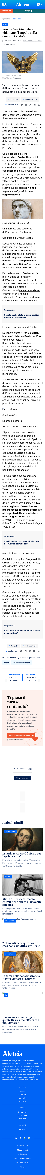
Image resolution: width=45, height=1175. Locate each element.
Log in (30, 769)
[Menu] (7, 4)
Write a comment (22, 778)
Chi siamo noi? (22, 1150)
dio (6, 995)
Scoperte (22, 1101)
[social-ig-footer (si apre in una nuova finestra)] (29, 1138)
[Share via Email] (35, 105)
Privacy (22, 1167)
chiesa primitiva (10, 831)
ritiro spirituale (10, 921)
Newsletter (22, 1112)
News (22, 1091)
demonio (8, 877)
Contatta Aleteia (22, 1163)
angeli (6, 662)
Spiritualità (6, 19)
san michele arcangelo (21, 662)
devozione (17, 19)
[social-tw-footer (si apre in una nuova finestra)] (25, 1138)
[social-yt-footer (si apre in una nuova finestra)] (16, 1138)
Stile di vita (22, 1095)
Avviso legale (22, 1154)
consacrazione (10, 954)
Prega (27, 11)
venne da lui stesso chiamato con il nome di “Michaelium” (21, 294)
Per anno (22, 1129)
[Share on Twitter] (30, 105)
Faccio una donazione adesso (20, 735)
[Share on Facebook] (22, 105)
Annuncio (22, 1119)
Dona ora (5, 11)
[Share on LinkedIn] (26, 105)
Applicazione (22, 1115)
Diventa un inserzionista (22, 1158)
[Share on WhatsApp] (39, 105)
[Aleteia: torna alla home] (23, 4)
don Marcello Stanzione (32, 40)
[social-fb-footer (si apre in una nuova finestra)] (20, 1138)
